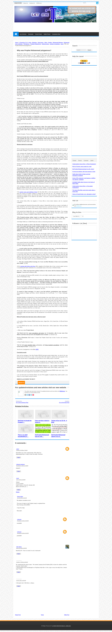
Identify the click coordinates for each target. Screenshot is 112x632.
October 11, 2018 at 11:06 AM (22, 562)
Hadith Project (47, 34)
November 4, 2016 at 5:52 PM (23, 520)
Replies (18, 492)
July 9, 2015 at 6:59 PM (20, 479)
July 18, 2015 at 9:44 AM (22, 497)
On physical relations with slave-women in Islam (83, 171)
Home (16, 34)
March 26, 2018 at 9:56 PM (21, 548)
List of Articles (23, 34)
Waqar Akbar (20, 496)
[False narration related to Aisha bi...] (43, 414)
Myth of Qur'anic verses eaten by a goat (81, 166)
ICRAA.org (38, 3)
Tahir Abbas (19, 546)
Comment (86, 160)
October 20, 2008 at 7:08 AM (21, 450)
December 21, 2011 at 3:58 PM (22, 465)
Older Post (66, 614)
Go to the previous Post (22, 402)
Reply (18, 457)
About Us (25, 3)
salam (17, 448)
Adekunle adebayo (20, 464)
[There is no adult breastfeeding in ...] (26, 428)
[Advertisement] (58, 26)
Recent (80, 160)
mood (17, 478)
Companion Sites (56, 34)
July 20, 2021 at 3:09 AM (21, 580)
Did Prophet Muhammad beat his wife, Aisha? (83, 169)
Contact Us (32, 3)
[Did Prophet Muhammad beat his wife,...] (43, 428)
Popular (74, 160)
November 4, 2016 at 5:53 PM (23, 533)
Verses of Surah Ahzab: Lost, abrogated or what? (84, 194)
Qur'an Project (38, 34)
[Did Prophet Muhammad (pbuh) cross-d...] (59, 428)
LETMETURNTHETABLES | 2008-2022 (61, 626)
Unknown (19, 519)
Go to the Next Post (64, 402)
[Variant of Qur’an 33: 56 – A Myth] (59, 414)
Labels (91, 160)
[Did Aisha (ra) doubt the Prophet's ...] (26, 414)
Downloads (30, 34)
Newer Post (18, 614)
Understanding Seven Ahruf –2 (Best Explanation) (84, 164)
